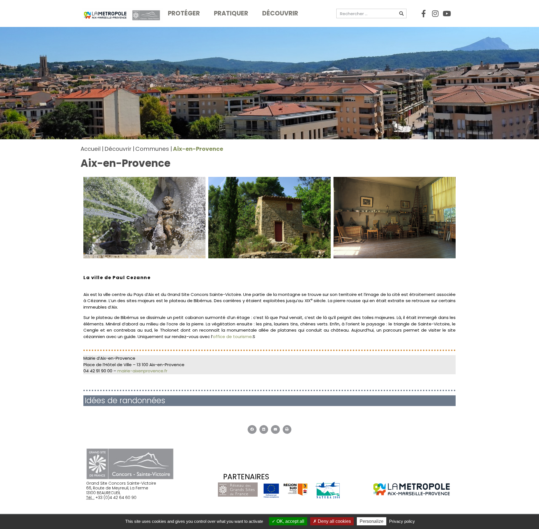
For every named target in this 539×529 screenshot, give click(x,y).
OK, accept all (289, 521)
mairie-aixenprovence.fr (142, 371)
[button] (252, 429)
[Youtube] (446, 13)
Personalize (371, 521)
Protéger (184, 13)
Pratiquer (231, 13)
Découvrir (280, 13)
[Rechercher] (401, 13)
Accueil (91, 149)
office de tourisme (232, 336)
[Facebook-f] (423, 13)
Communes (152, 149)
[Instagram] (435, 13)
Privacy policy (402, 521)
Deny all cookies (334, 521)
